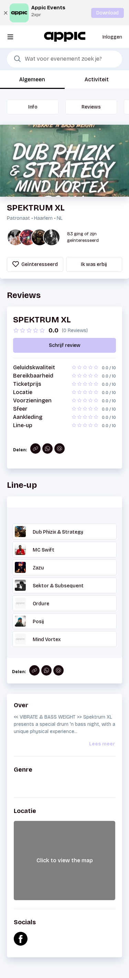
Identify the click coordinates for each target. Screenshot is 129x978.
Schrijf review (64, 345)
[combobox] (64, 59)
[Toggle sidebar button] (10, 36)
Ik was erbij (94, 264)
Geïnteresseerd (39, 264)
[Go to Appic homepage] (64, 36)
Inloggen (112, 37)
